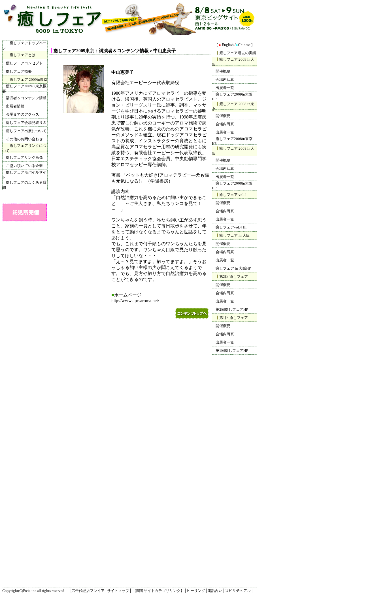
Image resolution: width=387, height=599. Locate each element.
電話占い (215, 591)
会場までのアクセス (22, 114)
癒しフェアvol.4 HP (231, 227)
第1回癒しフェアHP (232, 350)
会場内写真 (225, 79)
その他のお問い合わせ (24, 139)
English (228, 45)
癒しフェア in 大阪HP (233, 268)
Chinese (244, 45)
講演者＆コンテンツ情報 (26, 98)
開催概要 (223, 71)
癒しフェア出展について (26, 131)
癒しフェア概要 (19, 71)
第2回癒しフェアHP (232, 309)
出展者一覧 (225, 88)
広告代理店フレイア (88, 591)
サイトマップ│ (119, 591)
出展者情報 (15, 106)
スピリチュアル (238, 591)
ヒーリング (196, 591)
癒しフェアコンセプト (24, 63)
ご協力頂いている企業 (24, 166)
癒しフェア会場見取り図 (26, 122)
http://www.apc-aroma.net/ (135, 300)
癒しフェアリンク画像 (24, 157)
